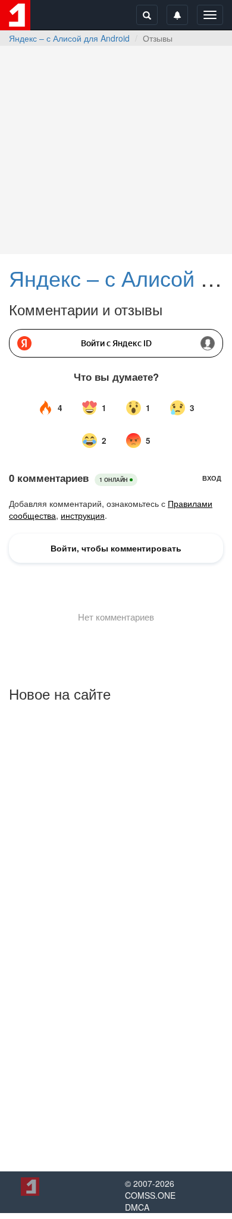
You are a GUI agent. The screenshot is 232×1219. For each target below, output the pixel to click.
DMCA (137, 1207)
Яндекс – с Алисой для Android (69, 38)
